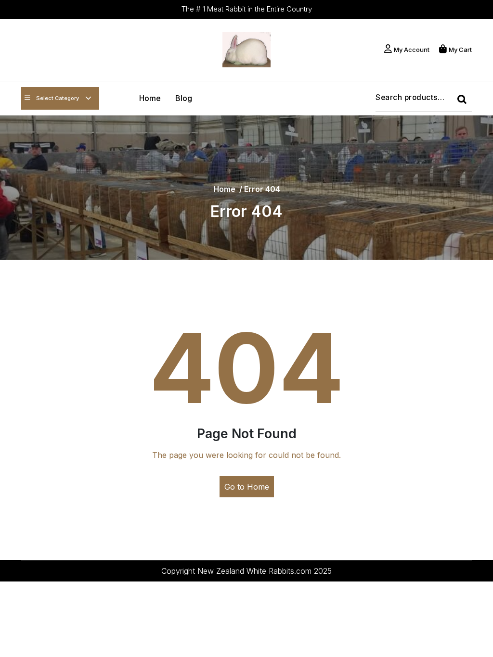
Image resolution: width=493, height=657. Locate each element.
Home (150, 98)
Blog (183, 98)
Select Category (57, 98)
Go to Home (246, 487)
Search (464, 102)
